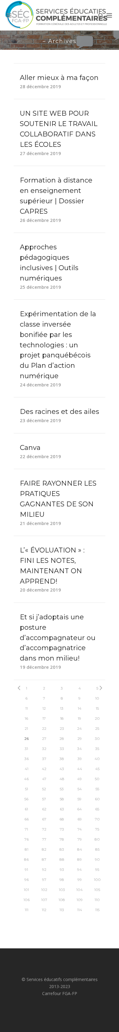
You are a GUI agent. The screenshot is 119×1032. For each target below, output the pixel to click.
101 (26, 889)
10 (97, 698)
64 (79, 809)
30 (97, 738)
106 (26, 899)
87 (44, 859)
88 (62, 859)
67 (44, 819)
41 (26, 768)
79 (80, 839)
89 (79, 859)
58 (62, 799)
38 (62, 758)
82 (44, 849)
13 (61, 708)
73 (62, 829)
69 (80, 819)
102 (44, 889)
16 (26, 718)
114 (79, 909)
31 (26, 748)
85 (97, 849)
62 (44, 809)
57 (44, 799)
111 (26, 909)
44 (79, 768)
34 (79, 748)
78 (62, 839)
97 (44, 879)
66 (26, 819)
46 (26, 779)
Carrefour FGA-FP (59, 993)
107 (44, 899)
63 (62, 809)
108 (62, 899)
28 (62, 738)
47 (44, 779)
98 (62, 879)
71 (26, 829)
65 (97, 809)
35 (97, 748)
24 (79, 728)
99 (80, 879)
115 (97, 909)
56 (26, 799)
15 (97, 708)
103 (62, 889)
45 (97, 768)
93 (62, 869)
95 (97, 869)
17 (44, 718)
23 (62, 728)
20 (97, 718)
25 (97, 728)
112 (44, 909)
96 (26, 879)
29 (80, 738)
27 (44, 738)
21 (26, 728)
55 (97, 789)
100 (97, 879)
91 (26, 869)
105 (97, 889)
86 (26, 859)
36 (26, 758)
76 (26, 839)
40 (97, 758)
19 (79, 718)
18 (62, 718)
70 (97, 819)
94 (79, 869)
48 (62, 779)
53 (62, 789)
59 (79, 799)
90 (97, 859)
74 (80, 829)
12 (44, 708)
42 (44, 768)
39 (80, 758)
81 (26, 849)
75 (97, 829)
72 (44, 829)
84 (79, 849)
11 (26, 708)
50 (97, 779)
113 (62, 909)
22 (44, 728)
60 (97, 799)
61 (26, 809)
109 (80, 899)
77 (44, 839)
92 (44, 869)
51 (26, 789)
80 (97, 839)
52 (44, 789)
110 (97, 899)
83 (62, 849)
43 (62, 768)
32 (44, 748)
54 (80, 789)
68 (62, 819)
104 (79, 889)
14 (79, 708)
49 (79, 779)
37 (44, 758)
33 (62, 748)
